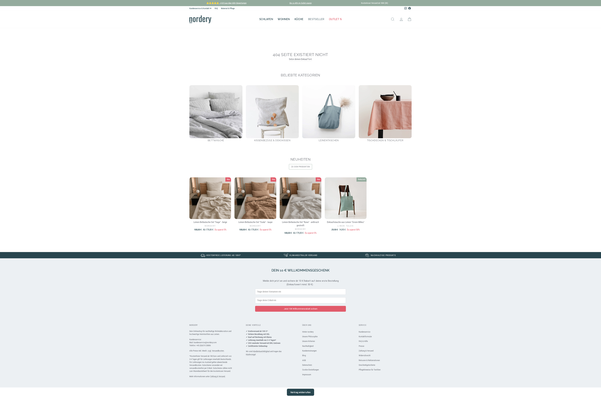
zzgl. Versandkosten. (216, 351)
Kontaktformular (365, 336)
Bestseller (316, 19)
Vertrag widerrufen (300, 392)
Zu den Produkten (300, 167)
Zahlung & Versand (366, 351)
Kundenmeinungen (309, 351)
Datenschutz (307, 365)
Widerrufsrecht (364, 355)
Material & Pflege (228, 8)
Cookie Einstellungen (310, 370)
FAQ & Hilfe (363, 341)
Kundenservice (364, 332)
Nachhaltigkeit (308, 346)
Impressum (306, 374)
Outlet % (335, 19)
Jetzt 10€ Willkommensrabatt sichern (300, 309)
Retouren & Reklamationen (369, 360)
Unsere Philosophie (310, 336)
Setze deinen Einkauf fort (300, 59)
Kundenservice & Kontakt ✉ (200, 8)
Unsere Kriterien (308, 341)
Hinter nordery (307, 332)
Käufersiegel (251, 354)
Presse (361, 346)
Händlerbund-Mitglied (261, 351)
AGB (304, 360)
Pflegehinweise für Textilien (369, 370)
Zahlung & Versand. (217, 376)
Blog (304, 355)
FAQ (216, 8)
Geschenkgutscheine (367, 365)
